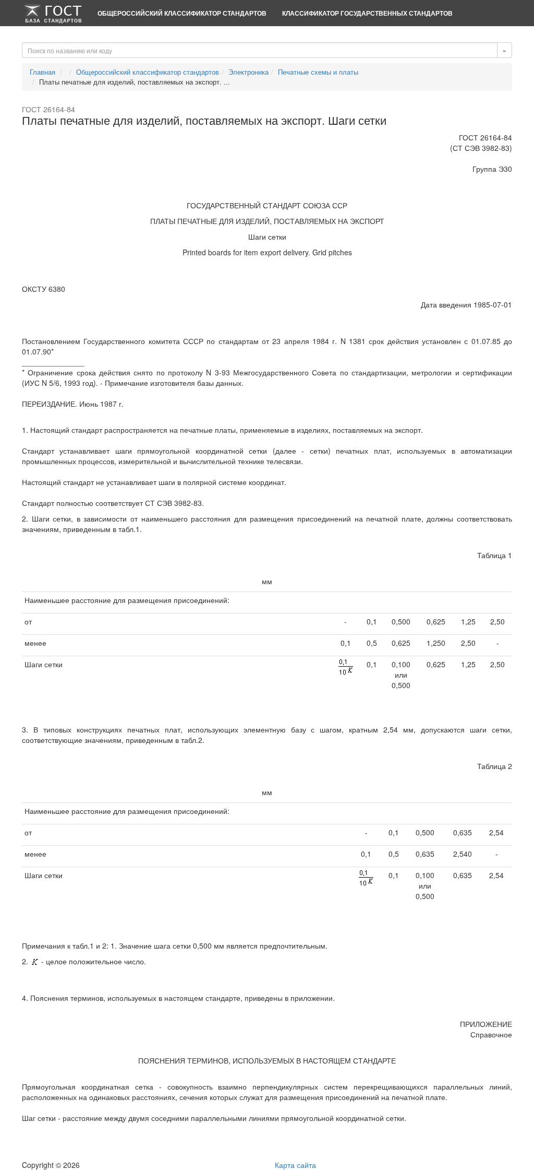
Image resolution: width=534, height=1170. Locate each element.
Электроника (248, 72)
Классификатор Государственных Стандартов (367, 13)
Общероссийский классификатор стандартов (182, 13)
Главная (42, 72)
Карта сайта (295, 1165)
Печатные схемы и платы (318, 72)
